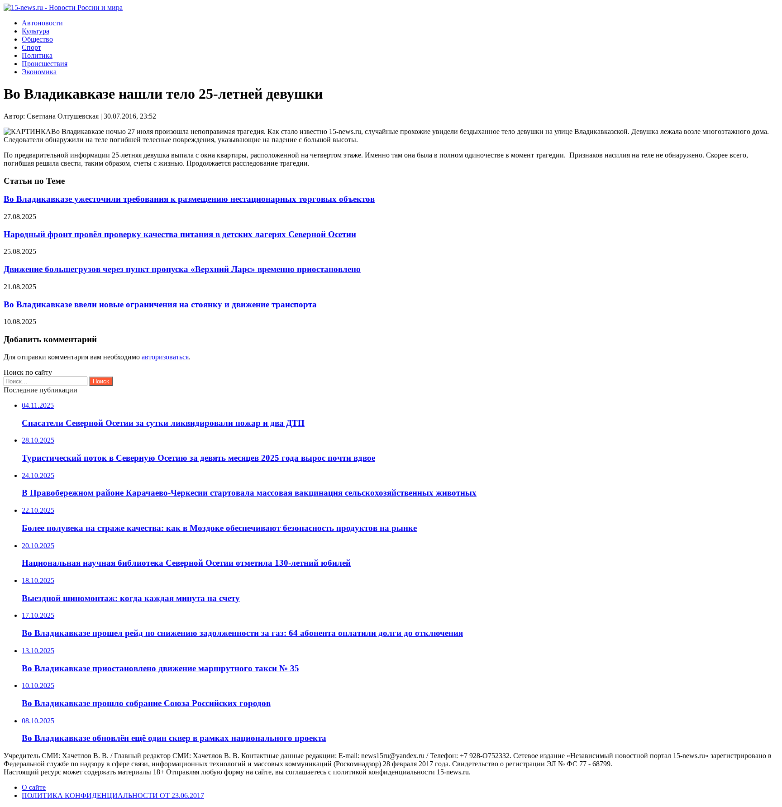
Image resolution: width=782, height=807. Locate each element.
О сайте (34, 787)
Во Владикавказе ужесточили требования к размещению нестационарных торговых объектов (189, 199)
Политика (37, 55)
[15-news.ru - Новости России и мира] (63, 7)
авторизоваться (165, 357)
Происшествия (44, 63)
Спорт (31, 47)
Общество (37, 39)
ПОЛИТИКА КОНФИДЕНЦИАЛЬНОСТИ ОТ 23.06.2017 (113, 795)
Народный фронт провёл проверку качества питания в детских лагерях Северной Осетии (180, 234)
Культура (35, 31)
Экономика (39, 72)
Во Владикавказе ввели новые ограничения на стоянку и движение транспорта (160, 304)
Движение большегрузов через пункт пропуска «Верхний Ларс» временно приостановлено (182, 269)
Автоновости (42, 23)
